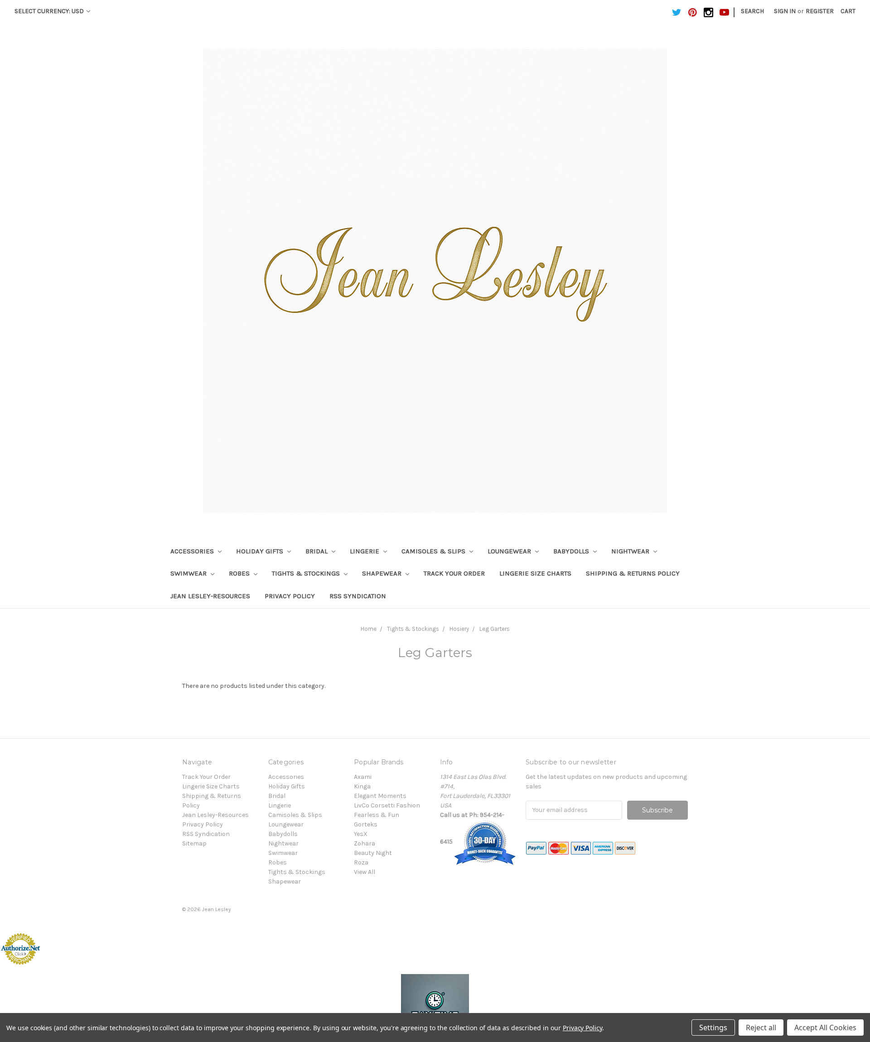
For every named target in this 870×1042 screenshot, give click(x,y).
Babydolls (572, 551)
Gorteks (365, 824)
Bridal (317, 551)
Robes (240, 573)
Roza (361, 862)
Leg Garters (494, 628)
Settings (713, 1027)
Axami (363, 777)
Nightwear (631, 551)
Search (752, 11)
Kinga (362, 786)
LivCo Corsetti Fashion (387, 805)
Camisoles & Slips (434, 551)
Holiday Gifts (260, 551)
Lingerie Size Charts (535, 573)
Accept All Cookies (825, 1027)
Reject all (761, 1027)
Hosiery (459, 628)
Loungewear (510, 551)
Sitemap (194, 843)
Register (820, 11)
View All (364, 872)
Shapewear (382, 573)
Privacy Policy (290, 596)
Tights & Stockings (307, 573)
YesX (360, 834)
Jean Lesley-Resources (210, 596)
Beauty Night (373, 853)
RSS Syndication (357, 596)
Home (369, 628)
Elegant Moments (380, 796)
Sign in (785, 11)
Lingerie (365, 551)
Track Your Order (454, 573)
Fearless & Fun (376, 815)
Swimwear (189, 573)
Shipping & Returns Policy (633, 573)
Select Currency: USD (49, 11)
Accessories (193, 551)
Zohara (364, 843)
